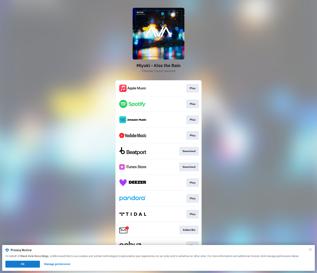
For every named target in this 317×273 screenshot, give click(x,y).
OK (22, 264)
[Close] (310, 249)
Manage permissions (57, 264)
